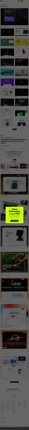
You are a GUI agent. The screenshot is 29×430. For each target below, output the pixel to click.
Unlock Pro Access (14, 220)
